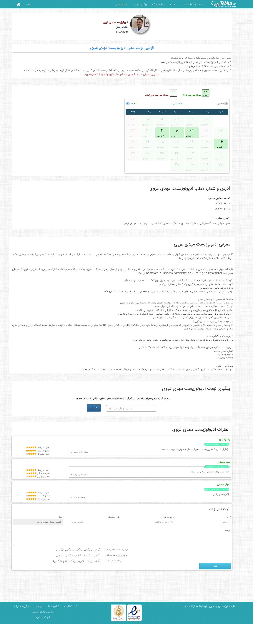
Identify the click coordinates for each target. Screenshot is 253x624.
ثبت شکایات (70, 606)
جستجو (93, 408)
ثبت (215, 566)
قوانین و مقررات (21, 606)
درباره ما (38, 606)
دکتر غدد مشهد (43, 617)
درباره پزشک (158, 5)
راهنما (27, 5)
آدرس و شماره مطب (192, 5)
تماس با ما (53, 606)
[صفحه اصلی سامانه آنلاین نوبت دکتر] (18, 4)
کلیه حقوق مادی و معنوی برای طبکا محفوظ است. (209, 606)
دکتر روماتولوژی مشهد (43, 612)
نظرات (173, 5)
